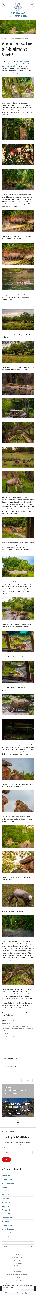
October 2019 (7, 1179)
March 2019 (6, 1206)
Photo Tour (6, 39)
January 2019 (6, 1214)
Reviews (18, 1269)
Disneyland (18, 1263)
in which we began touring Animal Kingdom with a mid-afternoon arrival (16, 63)
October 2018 (7, 1225)
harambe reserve (16, 1028)
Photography (18, 1272)
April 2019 (6, 1202)
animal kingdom (8, 1026)
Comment (27, 1080)
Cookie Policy (10, 1287)
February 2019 (7, 1210)
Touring (25, 39)
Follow (6, 1160)
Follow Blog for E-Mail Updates (16, 1137)
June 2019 (5, 1195)
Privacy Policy (18, 1280)
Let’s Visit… (18, 1260)
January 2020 (6, 1176)
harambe (6, 1028)
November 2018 (8, 1221)
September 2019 (8, 1183)
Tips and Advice (16, 39)
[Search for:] (18, 1247)
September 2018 (8, 1229)
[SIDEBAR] (18, 1122)
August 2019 (6, 1187)
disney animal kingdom (24, 1026)
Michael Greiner (9, 1020)
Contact (18, 1277)
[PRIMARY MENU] (32, 5)
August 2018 (6, 1233)
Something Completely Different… (18, 1274)
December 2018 (7, 1218)
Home (18, 1254)
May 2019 (5, 1198)
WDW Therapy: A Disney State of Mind (18, 14)
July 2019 (5, 1191)
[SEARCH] (4, 5)
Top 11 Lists (18, 1266)
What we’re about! (18, 1257)
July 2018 (5, 1237)
